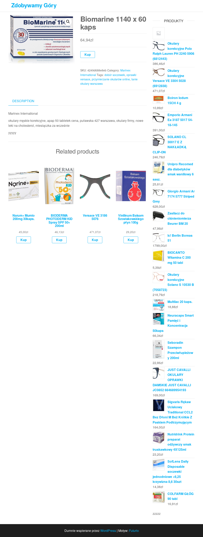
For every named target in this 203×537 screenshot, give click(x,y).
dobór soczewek (114, 75)
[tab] (26, 101)
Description (23, 101)
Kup (87, 54)
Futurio (134, 530)
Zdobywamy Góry (33, 5)
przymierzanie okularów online (111, 79)
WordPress (108, 530)
